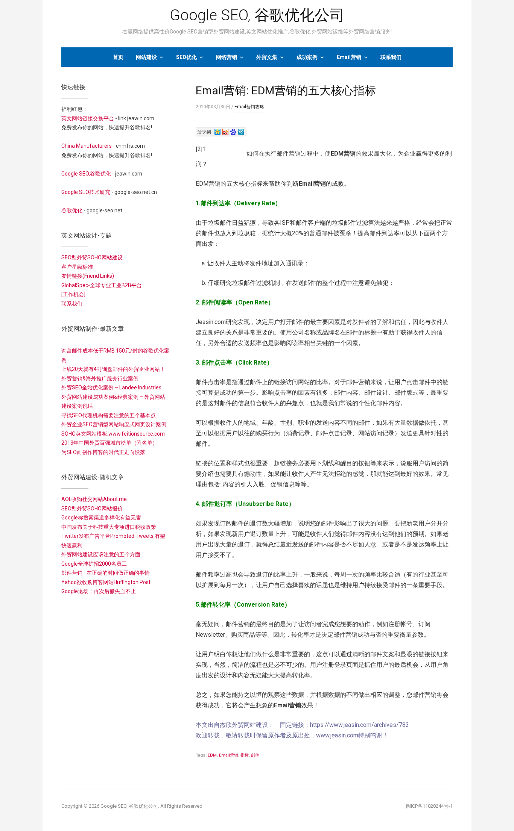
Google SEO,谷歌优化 (86, 174)
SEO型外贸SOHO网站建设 (92, 257)
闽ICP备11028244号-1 (429, 806)
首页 (118, 57)
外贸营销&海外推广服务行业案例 (99, 378)
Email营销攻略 (249, 106)
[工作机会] (73, 294)
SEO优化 (186, 57)
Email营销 (349, 57)
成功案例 (307, 57)
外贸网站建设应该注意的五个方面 (100, 554)
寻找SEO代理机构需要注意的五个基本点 (108, 415)
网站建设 (146, 57)
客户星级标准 (77, 267)
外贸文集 (266, 57)
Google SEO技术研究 (85, 192)
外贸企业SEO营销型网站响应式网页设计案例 (113, 424)
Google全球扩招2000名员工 (94, 564)
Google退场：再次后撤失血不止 (98, 591)
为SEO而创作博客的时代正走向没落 (103, 452)
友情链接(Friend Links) (87, 276)
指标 (244, 755)
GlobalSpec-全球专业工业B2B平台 (101, 285)
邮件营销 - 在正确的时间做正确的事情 (105, 573)
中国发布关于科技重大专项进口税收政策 (108, 527)
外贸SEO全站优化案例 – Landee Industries (111, 387)
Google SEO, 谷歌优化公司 (257, 15)
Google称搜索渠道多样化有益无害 (101, 518)
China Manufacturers (86, 146)
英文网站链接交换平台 (87, 118)
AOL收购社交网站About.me (94, 499)
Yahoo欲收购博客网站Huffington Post (106, 582)
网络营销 (226, 57)
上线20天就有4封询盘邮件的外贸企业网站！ (113, 369)
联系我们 (390, 57)
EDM (212, 755)
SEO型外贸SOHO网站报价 (92, 509)
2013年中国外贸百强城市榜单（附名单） (109, 443)
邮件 (255, 755)
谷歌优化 (71, 210)
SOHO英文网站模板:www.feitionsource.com (113, 434)
